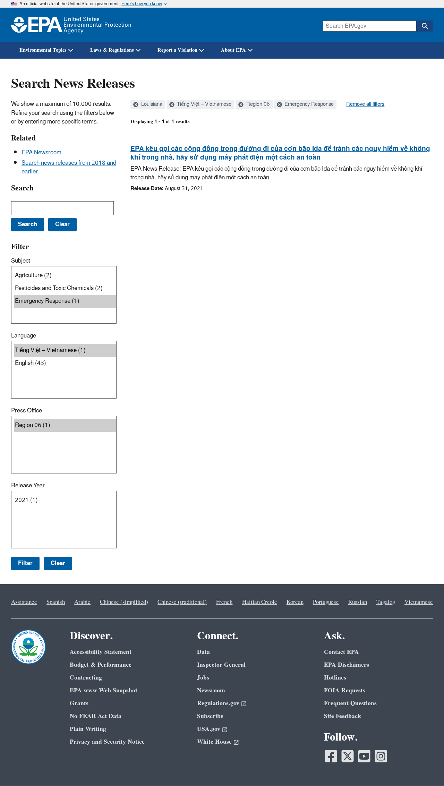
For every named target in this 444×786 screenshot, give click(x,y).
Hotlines (335, 677)
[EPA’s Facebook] (331, 756)
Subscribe (210, 716)
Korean (295, 602)
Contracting (86, 677)
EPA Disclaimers (346, 664)
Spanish (55, 602)
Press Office (26, 411)
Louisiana (151, 104)
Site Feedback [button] (342, 716)
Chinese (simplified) (124, 602)
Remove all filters (365, 104)
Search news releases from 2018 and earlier (69, 167)
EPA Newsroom (41, 152)
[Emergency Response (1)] (65, 301)
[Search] (424, 26)
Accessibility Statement (100, 652)
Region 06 (257, 104)
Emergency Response (308, 104)
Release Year (28, 485)
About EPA (233, 50)
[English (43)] (65, 363)
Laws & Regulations (112, 50)
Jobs (203, 677)
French (224, 602)
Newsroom (211, 690)
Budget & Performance (100, 664)
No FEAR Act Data (95, 716)
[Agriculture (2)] (65, 275)
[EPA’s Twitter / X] (348, 756)
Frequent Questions (350, 703)
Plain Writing (88, 729)
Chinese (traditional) (182, 602)
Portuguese (326, 602)
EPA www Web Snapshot (103, 690)
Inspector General (221, 664)
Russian (357, 602)
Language (23, 336)
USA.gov (208, 729)
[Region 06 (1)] (65, 425)
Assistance (24, 602)
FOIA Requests (344, 690)
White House (214, 741)
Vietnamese (418, 602)
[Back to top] (425, 767)
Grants (79, 703)
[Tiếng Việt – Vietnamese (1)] (65, 350)
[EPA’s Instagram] (381, 756)
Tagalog (385, 602)
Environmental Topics (43, 50)
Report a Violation (177, 50)
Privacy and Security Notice (107, 741)
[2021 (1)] (65, 500)
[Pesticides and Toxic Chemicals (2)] (65, 288)
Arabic (82, 602)
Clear (58, 563)
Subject (20, 261)
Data (203, 652)
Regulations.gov (218, 703)
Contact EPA (341, 652)
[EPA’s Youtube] (364, 756)
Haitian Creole (259, 602)
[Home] (71, 25)
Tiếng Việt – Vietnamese (203, 104)
